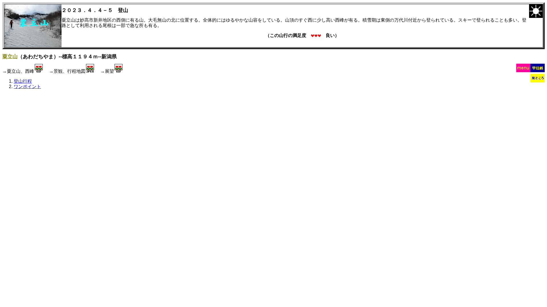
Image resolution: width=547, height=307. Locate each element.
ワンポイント (27, 86)
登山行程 (23, 81)
